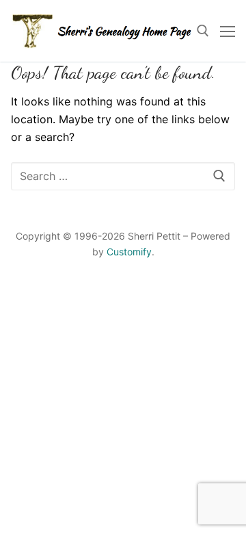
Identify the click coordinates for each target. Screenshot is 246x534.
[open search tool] (203, 31)
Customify (129, 251)
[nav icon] (227, 30)
